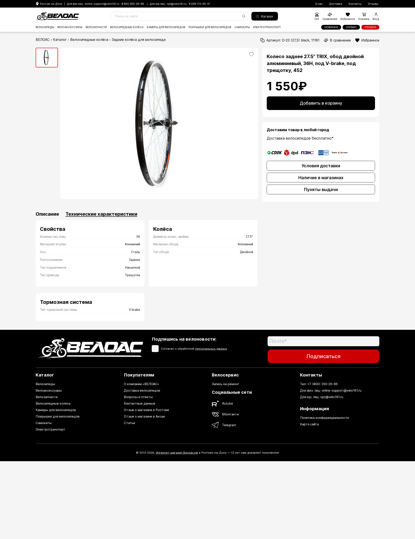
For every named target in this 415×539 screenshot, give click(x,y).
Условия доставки (321, 165)
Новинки (331, 27)
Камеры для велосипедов (166, 27)
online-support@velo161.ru (102, 4)
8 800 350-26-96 (132, 4)
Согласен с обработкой (194, 348)
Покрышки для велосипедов (209, 27)
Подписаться (323, 356)
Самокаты (242, 27)
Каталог (267, 16)
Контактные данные (139, 403)
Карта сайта (309, 424)
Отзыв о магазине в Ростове (146, 410)
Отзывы (373, 4)
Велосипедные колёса (127, 27)
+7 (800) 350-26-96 (322, 384)
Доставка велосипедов (142, 390)
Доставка (335, 4)
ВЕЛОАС (42, 39)
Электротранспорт (267, 27)
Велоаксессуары (69, 27)
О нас (319, 4)
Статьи (129, 423)
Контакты (355, 4)
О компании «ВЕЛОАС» (141, 384)
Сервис (351, 27)
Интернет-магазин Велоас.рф (177, 452)
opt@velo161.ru (177, 4)
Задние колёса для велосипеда (139, 39)
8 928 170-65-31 (199, 4)
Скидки (370, 27)
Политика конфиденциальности (324, 418)
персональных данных (211, 348)
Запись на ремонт (225, 384)
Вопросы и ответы (138, 397)
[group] (47, 57)
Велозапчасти (96, 27)
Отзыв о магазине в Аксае (144, 416)
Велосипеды (45, 27)
